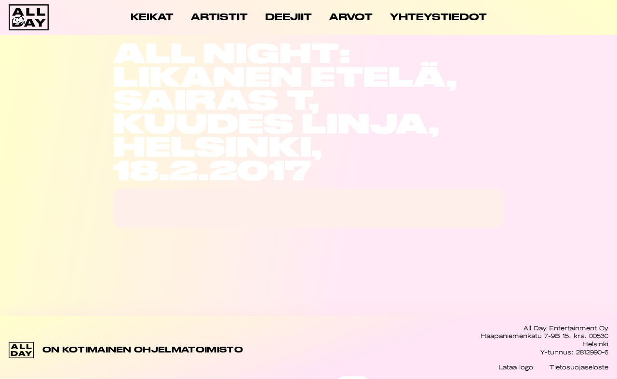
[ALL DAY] (38, 17)
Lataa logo (515, 367)
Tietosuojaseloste (579, 367)
